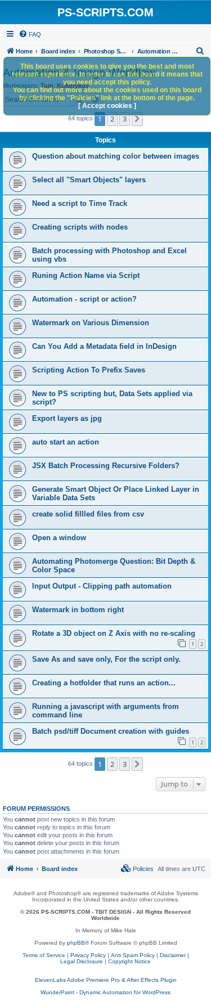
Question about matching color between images (115, 156)
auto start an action (65, 442)
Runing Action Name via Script (86, 275)
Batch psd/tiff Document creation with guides (110, 731)
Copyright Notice (129, 961)
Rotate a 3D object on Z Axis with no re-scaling (113, 633)
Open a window (59, 537)
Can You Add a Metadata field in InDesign (104, 346)
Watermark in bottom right (78, 609)
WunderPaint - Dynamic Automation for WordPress (105, 992)
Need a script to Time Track (79, 203)
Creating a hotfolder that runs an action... (104, 683)
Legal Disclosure (81, 961)
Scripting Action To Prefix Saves (88, 370)
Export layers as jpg (67, 418)
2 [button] (112, 119)
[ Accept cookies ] (107, 106)
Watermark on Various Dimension (90, 322)
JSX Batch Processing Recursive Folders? (105, 465)
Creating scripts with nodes (80, 227)
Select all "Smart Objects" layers (89, 180)
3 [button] (125, 119)
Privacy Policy (88, 955)
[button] (137, 118)
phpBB (76, 943)
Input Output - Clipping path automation (102, 586)
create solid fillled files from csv (88, 514)
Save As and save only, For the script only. (106, 659)
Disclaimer (173, 955)
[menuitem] (30, 34)
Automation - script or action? (84, 299)
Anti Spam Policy (133, 955)
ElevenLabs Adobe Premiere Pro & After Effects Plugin (106, 980)
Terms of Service (44, 955)
